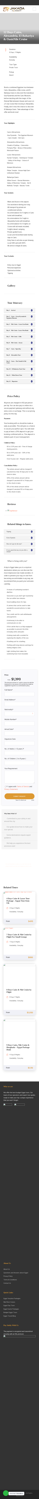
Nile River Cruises (9, 1302)
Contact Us (7, 1283)
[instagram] (26, 2)
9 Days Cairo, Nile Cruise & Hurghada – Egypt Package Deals (18, 1047)
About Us (7, 1269)
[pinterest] (18, 2)
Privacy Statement (11, 789)
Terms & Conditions (10, 1280)
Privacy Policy (8, 1276)
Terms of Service (23, 786)
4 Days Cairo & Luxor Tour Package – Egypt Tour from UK (18, 900)
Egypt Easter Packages (11, 1309)
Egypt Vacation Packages (12, 1298)
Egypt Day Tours (9, 1305)
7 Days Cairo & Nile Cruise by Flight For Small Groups (19, 936)
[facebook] (15, 2)
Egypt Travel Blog (10, 1316)
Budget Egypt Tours (10, 1312)
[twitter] (21, 2)
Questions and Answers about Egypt (16, 1273)
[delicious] (13, 2)
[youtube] (23, 2)
